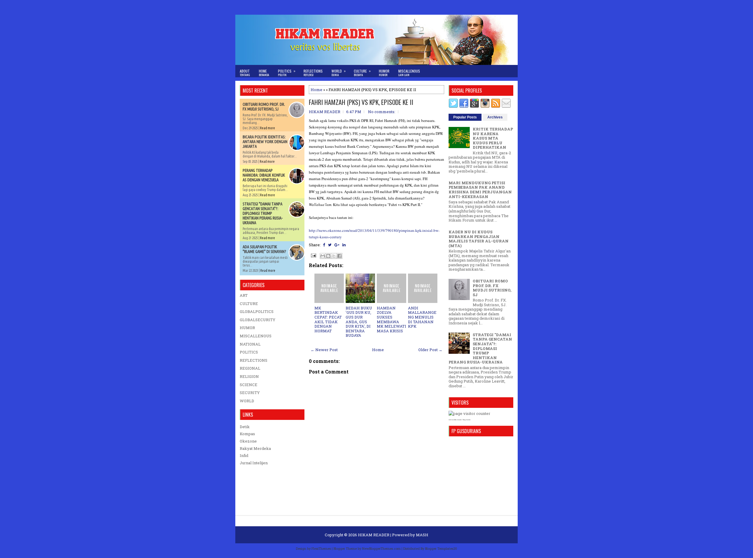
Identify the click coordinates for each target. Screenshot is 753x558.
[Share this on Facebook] (323, 244)
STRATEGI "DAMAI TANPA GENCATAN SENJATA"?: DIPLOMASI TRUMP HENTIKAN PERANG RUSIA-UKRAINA (263, 213)
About (245, 72)
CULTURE (249, 303)
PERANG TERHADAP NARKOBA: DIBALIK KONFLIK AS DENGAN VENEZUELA (264, 175)
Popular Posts (465, 117)
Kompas (247, 433)
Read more (267, 128)
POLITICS (249, 352)
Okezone (248, 441)
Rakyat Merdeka (255, 448)
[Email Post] (313, 255)
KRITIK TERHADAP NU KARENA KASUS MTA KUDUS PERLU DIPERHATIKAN (493, 138)
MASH (422, 534)
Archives (495, 117)
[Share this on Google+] (337, 244)
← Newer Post (324, 349)
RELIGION (249, 376)
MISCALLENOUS (255, 336)
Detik (245, 426)
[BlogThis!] (328, 256)
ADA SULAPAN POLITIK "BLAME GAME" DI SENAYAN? (264, 249)
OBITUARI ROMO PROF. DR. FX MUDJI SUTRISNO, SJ (264, 106)
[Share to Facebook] (339, 256)
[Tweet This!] (329, 244)
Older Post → (430, 349)
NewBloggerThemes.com (381, 548)
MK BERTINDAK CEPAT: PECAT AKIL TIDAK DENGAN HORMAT (328, 319)
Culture (362, 72)
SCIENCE (248, 384)
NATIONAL (250, 344)
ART (244, 295)
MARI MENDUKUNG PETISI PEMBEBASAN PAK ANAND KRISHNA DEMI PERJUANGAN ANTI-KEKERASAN (480, 189)
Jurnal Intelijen (254, 462)
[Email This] (323, 256)
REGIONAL (250, 368)
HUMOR (247, 327)
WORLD (247, 400)
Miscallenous (409, 72)
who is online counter (455, 419)
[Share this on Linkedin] (344, 244)
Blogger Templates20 (441, 548)
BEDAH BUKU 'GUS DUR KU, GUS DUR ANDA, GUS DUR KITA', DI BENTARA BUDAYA (359, 321)
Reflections (313, 72)
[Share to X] (334, 256)
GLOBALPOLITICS (257, 311)
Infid (244, 455)
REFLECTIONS (253, 360)
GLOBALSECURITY (257, 319)
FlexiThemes (321, 548)
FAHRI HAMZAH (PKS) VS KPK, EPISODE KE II (361, 101)
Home (264, 72)
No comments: (381, 111)
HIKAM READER (373, 534)
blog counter (467, 419)
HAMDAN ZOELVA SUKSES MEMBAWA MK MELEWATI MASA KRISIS (391, 319)
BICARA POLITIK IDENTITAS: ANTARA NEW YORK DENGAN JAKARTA (265, 142)
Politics (286, 72)
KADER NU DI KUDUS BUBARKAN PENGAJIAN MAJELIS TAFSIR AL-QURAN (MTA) (479, 238)
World (338, 72)
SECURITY (250, 392)
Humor (384, 72)
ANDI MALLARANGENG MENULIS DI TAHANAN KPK (422, 317)
